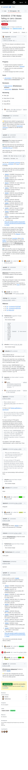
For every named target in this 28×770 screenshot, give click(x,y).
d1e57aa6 (18, 306)
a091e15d (17, 308)
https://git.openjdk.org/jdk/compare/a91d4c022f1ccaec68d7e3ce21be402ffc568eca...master (15, 223)
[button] (10, 40)
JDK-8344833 (7, 78)
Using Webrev (7, 103)
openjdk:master (5, 28)
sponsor (4, 241)
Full (7, 306)
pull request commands (14, 162)
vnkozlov (6, 344)
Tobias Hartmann (8, 85)
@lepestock (5, 140)
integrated (21, 646)
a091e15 (25, 382)
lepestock (3, 26)
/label (18, 284)
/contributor (11, 164)
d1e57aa (25, 390)
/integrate (17, 234)
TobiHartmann (8, 315)
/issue (17, 164)
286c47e (25, 109)
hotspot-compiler (8, 293)
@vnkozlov (15, 89)
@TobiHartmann (17, 85)
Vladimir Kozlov (8, 89)
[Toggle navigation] (2, 2)
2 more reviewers (5, 694)
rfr (19, 261)
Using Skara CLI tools (9, 98)
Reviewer (22, 66)
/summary (4, 164)
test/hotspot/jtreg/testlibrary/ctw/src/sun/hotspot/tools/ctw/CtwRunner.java (9, 331)
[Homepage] (14, 2)
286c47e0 (11, 310)
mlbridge (5, 298)
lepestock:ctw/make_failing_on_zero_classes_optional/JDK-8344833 (17, 28)
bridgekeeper (6, 115)
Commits (17, 32)
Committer (14, 238)
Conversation (7, 32)
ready (20, 497)
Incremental (12, 306)
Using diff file (7, 101)
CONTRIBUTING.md (7, 147)
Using (6, 95)
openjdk (5, 7)
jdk (10, 7)
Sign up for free (7, 684)
